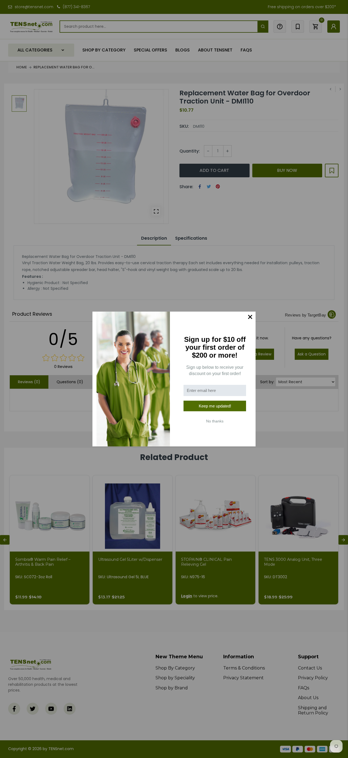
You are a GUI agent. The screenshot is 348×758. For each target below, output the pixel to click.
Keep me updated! (215, 406)
